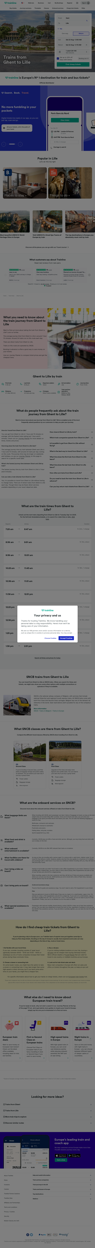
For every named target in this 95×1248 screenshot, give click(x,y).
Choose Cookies (50, 638)
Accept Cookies (66, 638)
